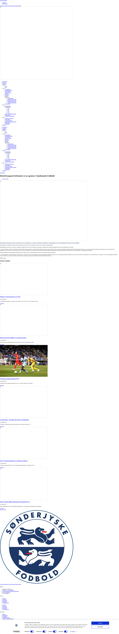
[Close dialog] (82, 303)
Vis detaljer (72, 631)
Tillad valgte (100, 626)
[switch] (44, 632)
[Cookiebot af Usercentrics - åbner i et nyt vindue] (16, 632)
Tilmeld (47, 327)
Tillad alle (100, 623)
